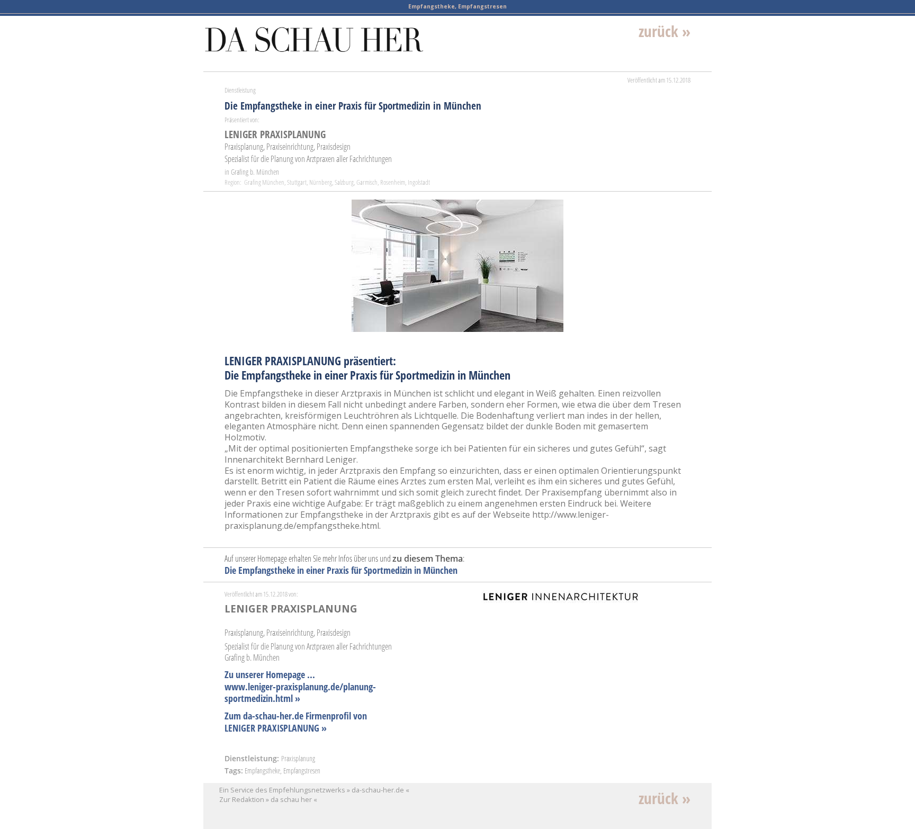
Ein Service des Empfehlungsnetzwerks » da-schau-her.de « (314, 790)
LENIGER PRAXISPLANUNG (275, 134)
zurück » (664, 31)
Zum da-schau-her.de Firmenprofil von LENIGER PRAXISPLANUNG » (296, 721)
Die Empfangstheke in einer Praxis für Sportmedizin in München (341, 570)
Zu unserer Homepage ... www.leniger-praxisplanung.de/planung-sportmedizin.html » (300, 686)
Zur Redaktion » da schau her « (268, 799)
